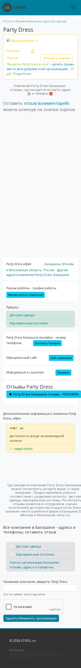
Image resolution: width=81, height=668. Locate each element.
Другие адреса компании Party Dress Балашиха (37, 272)
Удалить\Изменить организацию (31, 618)
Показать (63, 372)
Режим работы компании (25, 295)
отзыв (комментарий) (46, 103)
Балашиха (35, 21)
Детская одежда (55, 21)
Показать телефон (47, 343)
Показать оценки (56, 58)
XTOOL (20, 7)
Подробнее (22, 73)
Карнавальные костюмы (29, 323)
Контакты (17, 650)
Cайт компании (61, 358)
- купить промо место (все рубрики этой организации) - (40, 69)
